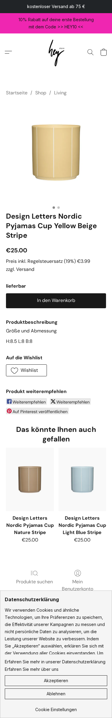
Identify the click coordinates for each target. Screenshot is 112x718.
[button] (56, 52)
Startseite (16, 93)
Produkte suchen (34, 582)
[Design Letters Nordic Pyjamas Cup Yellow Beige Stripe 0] (56, 152)
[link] (56, 707)
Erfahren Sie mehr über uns (32, 669)
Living (60, 93)
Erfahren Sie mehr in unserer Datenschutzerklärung (55, 661)
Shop (40, 93)
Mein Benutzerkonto (77, 585)
